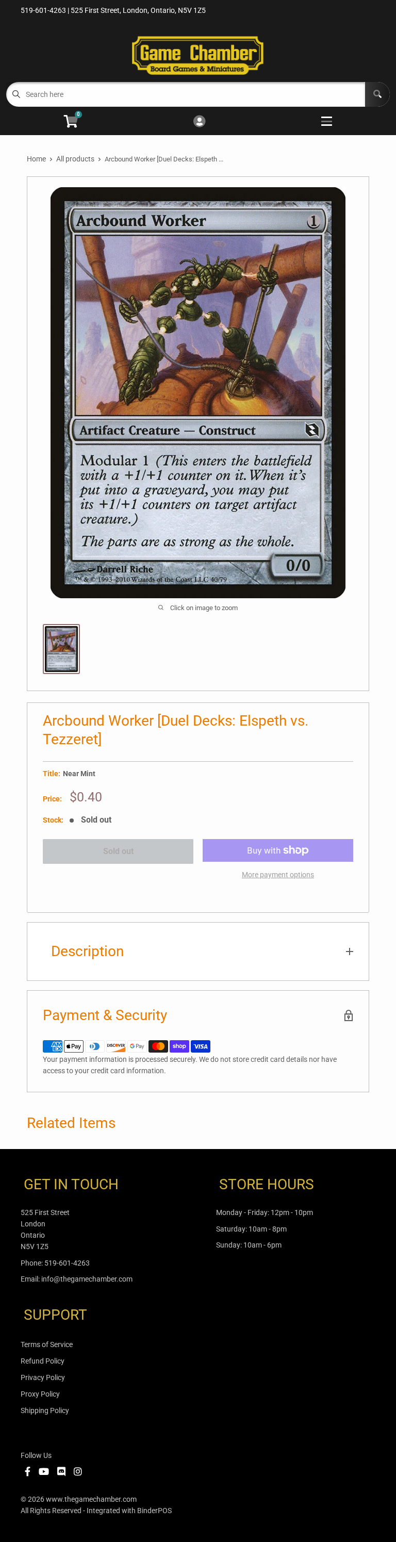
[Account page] (199, 122)
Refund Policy (42, 1361)
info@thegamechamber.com (87, 1279)
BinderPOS (154, 1510)
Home (36, 159)
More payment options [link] (278, 875)
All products (75, 159)
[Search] (377, 94)
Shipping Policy (45, 1410)
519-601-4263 (67, 1263)
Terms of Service (47, 1344)
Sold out (118, 851)
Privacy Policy (43, 1377)
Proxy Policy (40, 1394)
